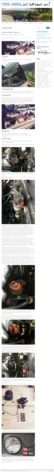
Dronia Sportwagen (41, 69)
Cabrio (51, 66)
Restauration (46, 83)
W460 (7, 23)
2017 (38, 66)
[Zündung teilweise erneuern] (18, 41)
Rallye (51, 81)
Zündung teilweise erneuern (11, 32)
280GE (39, 62)
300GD (43, 62)
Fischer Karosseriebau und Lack (43, 71)
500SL (47, 62)
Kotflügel (42, 74)
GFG (43, 73)
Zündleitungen (23, 38)
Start (3, 23)
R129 (15, 23)
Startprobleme (5, 38)
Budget (46, 66)
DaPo (17, 97)
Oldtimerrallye (45, 78)
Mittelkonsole (40, 76)
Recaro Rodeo (40, 83)
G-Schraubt (18, 34)
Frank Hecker (12, 460)
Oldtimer (39, 78)
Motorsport (31, 23)
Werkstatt (43, 87)
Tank (48, 85)
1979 (42, 64)
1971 (38, 64)
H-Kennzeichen (48, 73)
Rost (45, 85)
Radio (47, 81)
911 (11, 23)
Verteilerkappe (10, 38)
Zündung (29, 38)
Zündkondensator (18, 38)
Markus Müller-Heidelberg (8, 34)
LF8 (22, 23)
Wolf (47, 87)
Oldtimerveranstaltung (41, 80)
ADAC (42, 66)
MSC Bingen (46, 76)
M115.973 (12, 37)
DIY (35, 23)
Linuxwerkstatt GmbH (22, 470)
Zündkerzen (13, 38)
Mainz (47, 74)
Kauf (38, 74)
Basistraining (5, 60)
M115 (9, 37)
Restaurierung (40, 85)
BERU (20, 99)
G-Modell (39, 73)
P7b (18, 23)
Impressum (40, 23)
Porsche (39, 81)
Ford (51, 71)
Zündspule (26, 38)
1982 (45, 64)
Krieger (25, 23)
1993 (49, 64)
